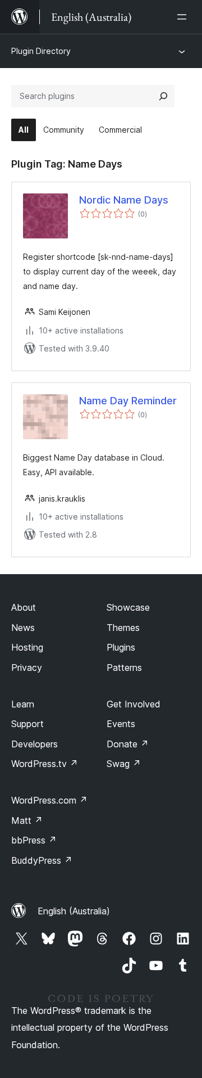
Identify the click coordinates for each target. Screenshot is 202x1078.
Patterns (124, 667)
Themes (123, 627)
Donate (128, 744)
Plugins (121, 647)
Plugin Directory (41, 51)
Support (27, 723)
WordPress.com (49, 800)
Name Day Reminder (128, 401)
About (23, 607)
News (23, 627)
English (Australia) (74, 911)
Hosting (27, 647)
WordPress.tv (44, 763)
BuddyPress (41, 860)
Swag (124, 763)
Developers (34, 744)
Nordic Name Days (123, 200)
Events (121, 723)
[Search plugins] (163, 96)
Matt (27, 820)
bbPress (34, 840)
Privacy (26, 667)
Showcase (128, 607)
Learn (22, 704)
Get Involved (133, 704)
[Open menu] (184, 17)
